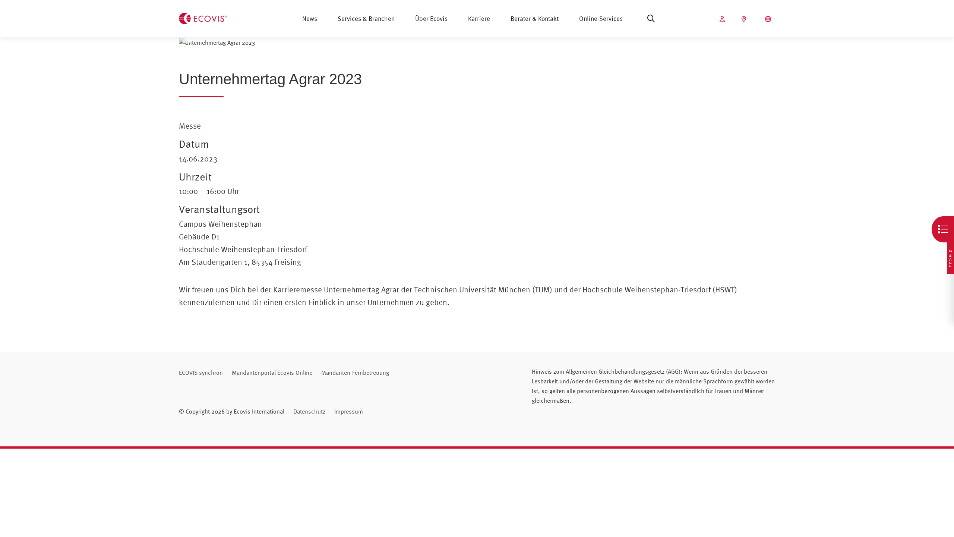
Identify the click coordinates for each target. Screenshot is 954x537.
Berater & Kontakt (535, 18)
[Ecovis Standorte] (745, 19)
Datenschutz (309, 411)
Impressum (348, 411)
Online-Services (601, 18)
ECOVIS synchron (201, 372)
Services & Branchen (366, 18)
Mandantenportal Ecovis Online (272, 372)
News (309, 18)
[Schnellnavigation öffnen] (943, 229)
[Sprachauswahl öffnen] (769, 19)
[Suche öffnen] (651, 19)
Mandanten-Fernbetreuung (355, 372)
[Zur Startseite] (203, 17)
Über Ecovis (431, 18)
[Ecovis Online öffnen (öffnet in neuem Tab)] (723, 19)
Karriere (479, 18)
